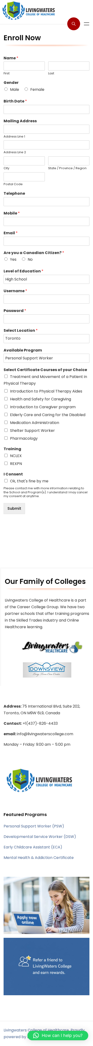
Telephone (14, 193)
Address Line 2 (15, 152)
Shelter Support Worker (32, 430)
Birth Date (15, 101)
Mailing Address (20, 121)
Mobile (12, 213)
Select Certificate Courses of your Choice (45, 369)
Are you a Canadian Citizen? (34, 252)
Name (11, 58)
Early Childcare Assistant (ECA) (33, 847)
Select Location (21, 330)
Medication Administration (34, 422)
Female (37, 89)
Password (15, 310)
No (30, 259)
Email (11, 233)
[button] (57, 1035)
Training (12, 449)
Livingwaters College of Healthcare (36, 1030)
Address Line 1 (14, 137)
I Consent (13, 474)
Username (15, 291)
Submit (14, 508)
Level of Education (23, 271)
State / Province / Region (67, 168)
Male (14, 89)
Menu (86, 23)
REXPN (16, 463)
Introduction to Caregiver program (43, 407)
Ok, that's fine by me (29, 481)
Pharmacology (24, 438)
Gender (11, 82)
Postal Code (13, 184)
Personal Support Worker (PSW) (34, 826)
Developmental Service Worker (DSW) (40, 836)
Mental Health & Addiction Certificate (39, 857)
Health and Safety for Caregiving (40, 399)
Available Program (23, 350)
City (6, 168)
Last (51, 73)
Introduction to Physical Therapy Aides (46, 391)
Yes (13, 259)
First (7, 73)
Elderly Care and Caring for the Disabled (47, 415)
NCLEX (16, 456)
